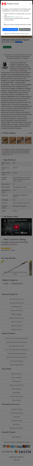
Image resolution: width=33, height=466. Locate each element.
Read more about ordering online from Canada (17, 24)
